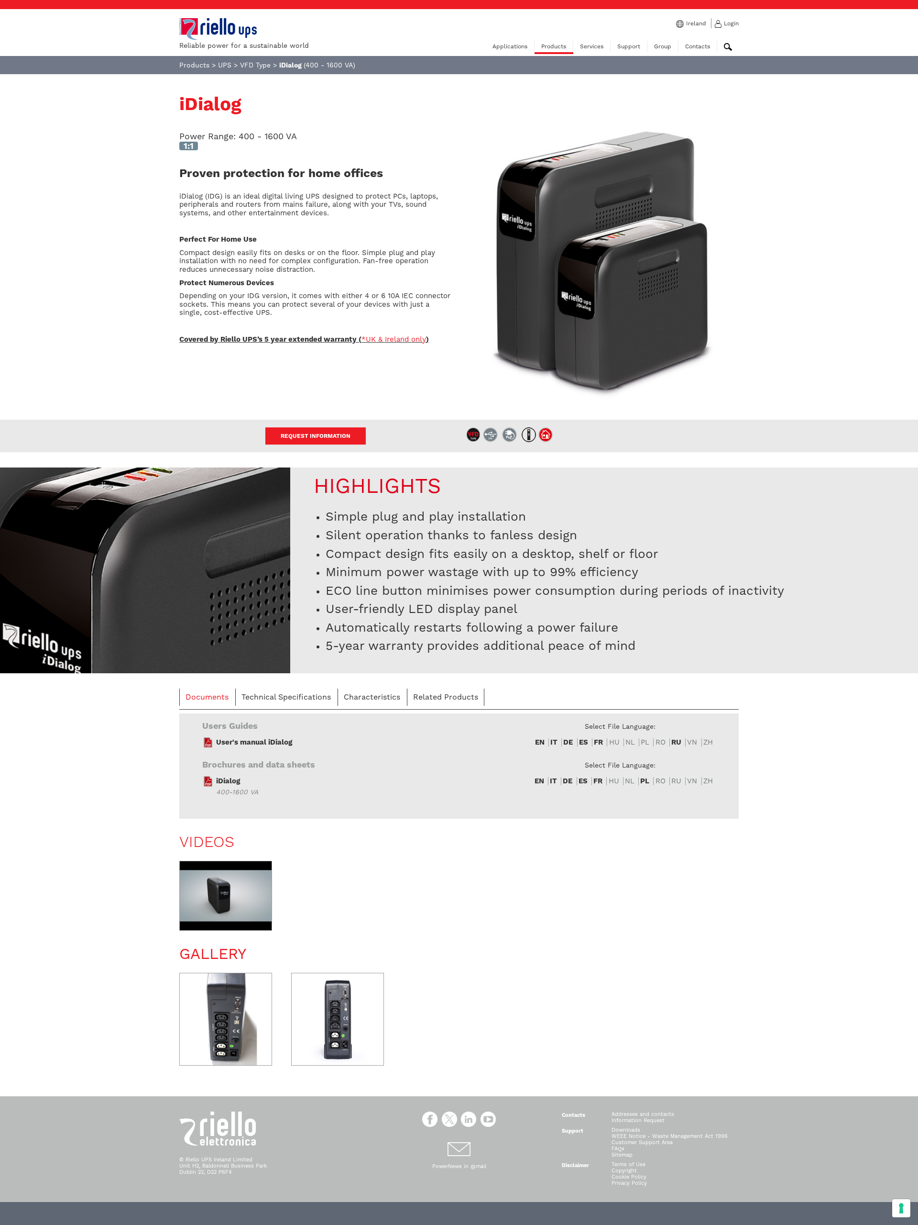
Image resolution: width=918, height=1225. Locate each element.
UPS (224, 65)
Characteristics (372, 697)
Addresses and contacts (643, 1114)
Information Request (638, 1120)
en (540, 742)
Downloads (626, 1130)
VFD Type (255, 65)
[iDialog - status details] (145, 570)
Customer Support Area (642, 1142)
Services (591, 46)
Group (662, 46)
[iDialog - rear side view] (337, 1019)
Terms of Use (628, 1164)
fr (598, 742)
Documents (207, 697)
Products (553, 46)
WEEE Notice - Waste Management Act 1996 (670, 1136)
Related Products (445, 697)
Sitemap (622, 1155)
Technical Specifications (286, 697)
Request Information (315, 436)
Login (731, 23)
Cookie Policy (629, 1177)
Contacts (697, 46)
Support (628, 46)
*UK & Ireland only (393, 339)
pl (644, 781)
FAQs (618, 1149)
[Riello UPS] (218, 29)
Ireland (696, 23)
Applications (509, 46)
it (553, 742)
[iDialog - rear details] (225, 1019)
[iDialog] (602, 268)
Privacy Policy (629, 1183)
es (583, 742)
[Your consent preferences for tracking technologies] (901, 1208)
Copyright (624, 1171)
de (568, 742)
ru (676, 742)
